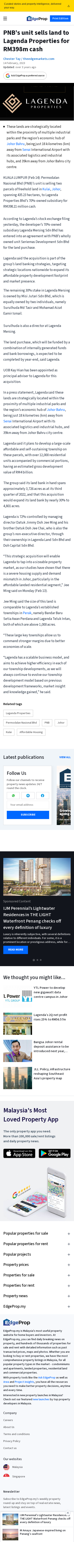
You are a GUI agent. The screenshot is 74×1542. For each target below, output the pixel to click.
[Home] (37, 18)
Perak (27, 613)
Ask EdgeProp (47, 1378)
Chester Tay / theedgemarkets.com (28, 59)
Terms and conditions (16, 1434)
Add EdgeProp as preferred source (27, 75)
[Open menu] (5, 18)
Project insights (24, 1382)
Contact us (10, 1448)
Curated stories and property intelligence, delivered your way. (32, 5)
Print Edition (60, 18)
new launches (41, 1399)
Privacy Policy (11, 1441)
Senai (26, 149)
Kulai (46, 189)
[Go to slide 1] (34, 960)
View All (65, 757)
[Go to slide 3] (41, 960)
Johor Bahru (16, 144)
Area (6, 1382)
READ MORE (15, 950)
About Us (8, 1427)
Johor (56, 189)
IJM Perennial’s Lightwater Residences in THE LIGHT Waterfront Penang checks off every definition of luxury (32, 918)
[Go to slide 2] (37, 960)
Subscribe (28, 815)
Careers (8, 1420)
